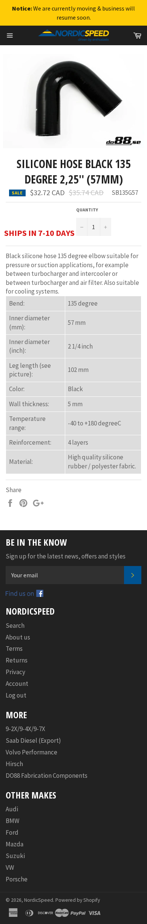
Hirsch (14, 764)
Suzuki (15, 856)
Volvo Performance (31, 752)
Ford (12, 832)
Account (17, 683)
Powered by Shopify (77, 900)
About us (18, 637)
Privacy (15, 672)
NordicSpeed (38, 900)
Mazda (14, 844)
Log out (16, 695)
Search (15, 625)
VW (10, 867)
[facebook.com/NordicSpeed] (24, 595)
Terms (14, 648)
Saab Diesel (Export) (33, 740)
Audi (12, 809)
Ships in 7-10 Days (39, 233)
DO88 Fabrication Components (46, 775)
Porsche (17, 879)
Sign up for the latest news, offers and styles (66, 556)
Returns (17, 660)
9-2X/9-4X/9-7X (25, 729)
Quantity (87, 210)
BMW (12, 821)
